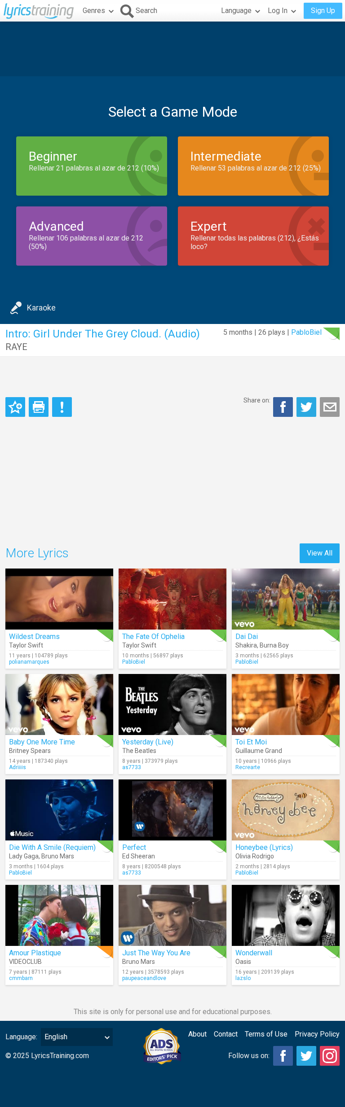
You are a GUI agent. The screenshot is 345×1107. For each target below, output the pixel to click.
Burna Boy (274, 645)
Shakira (246, 645)
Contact (226, 1034)
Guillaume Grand (258, 750)
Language (236, 10)
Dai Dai (246, 636)
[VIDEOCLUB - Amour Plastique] (59, 915)
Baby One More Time (42, 742)
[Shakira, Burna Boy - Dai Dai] (286, 599)
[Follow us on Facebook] (283, 1056)
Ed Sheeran (138, 856)
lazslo (243, 978)
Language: (21, 1037)
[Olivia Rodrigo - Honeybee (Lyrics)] (286, 809)
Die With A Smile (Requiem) (52, 847)
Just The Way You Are (156, 953)
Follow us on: (249, 1055)
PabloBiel (306, 332)
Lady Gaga (24, 856)
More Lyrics (37, 553)
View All (319, 553)
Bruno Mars (57, 856)
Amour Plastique (35, 953)
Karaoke (41, 307)
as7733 (131, 767)
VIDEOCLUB (25, 961)
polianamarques (29, 662)
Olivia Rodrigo (254, 856)
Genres (94, 10)
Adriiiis (17, 767)
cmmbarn (21, 978)
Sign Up (323, 10)
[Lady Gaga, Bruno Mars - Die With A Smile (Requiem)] (59, 809)
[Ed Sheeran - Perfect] (172, 809)
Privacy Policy (317, 1034)
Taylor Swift (26, 645)
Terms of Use (266, 1034)
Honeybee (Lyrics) (264, 847)
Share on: (256, 400)
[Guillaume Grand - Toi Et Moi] (286, 704)
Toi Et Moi (251, 742)
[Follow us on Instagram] (330, 1056)
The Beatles (139, 750)
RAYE (16, 346)
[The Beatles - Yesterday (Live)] (172, 704)
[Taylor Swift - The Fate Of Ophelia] (172, 599)
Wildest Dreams (34, 636)
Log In (278, 10)
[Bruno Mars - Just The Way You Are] (172, 915)
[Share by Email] (330, 407)
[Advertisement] (172, 49)
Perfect (134, 847)
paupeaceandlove (144, 978)
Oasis (243, 961)
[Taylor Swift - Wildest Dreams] (59, 599)
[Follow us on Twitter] (306, 1056)
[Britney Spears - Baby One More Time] (59, 704)
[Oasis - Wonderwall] (286, 915)
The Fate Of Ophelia (153, 636)
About (197, 1034)
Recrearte (247, 767)
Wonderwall (253, 953)
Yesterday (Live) (147, 742)
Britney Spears (30, 750)
